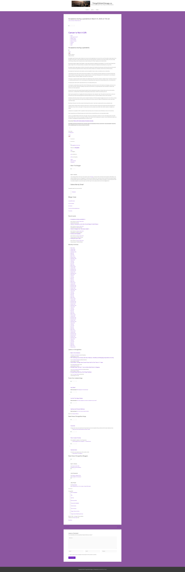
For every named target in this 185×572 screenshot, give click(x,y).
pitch (71, 156)
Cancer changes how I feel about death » (80, 228)
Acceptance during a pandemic (76, 467)
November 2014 (73, 318)
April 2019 (72, 254)
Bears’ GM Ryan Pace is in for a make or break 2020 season (81, 486)
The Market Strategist (76, 359)
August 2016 (73, 290)
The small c (70, 210)
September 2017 (73, 273)
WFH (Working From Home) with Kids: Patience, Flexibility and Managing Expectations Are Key (92, 357)
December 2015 (73, 301)
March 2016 (73, 297)
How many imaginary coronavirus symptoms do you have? (87, 400)
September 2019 (73, 251)
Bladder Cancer (73, 38)
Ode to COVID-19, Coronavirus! (76, 476)
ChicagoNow (77, 147)
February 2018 (73, 266)
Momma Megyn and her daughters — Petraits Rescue (82, 441)
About (72, 35)
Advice (72, 43)
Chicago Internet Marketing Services (77, 513)
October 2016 (73, 288)
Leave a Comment (71, 20)
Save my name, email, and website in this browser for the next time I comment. (83, 554)
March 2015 (73, 313)
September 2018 (73, 258)
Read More (70, 520)
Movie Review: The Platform (77, 453)
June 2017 (72, 277)
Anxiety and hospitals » (76, 233)
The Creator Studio (75, 374)
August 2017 (73, 274)
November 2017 (73, 270)
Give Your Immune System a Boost (83, 411)
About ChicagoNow (74, 492)
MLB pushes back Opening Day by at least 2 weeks (81, 429)
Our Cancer (70, 205)
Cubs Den (73, 425)
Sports (92, 9)
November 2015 (73, 302)
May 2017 (72, 278)
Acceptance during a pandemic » (78, 219)
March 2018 (73, 265)
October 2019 (73, 250)
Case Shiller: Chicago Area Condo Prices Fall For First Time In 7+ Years (87, 362)
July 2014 (72, 324)
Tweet (69, 51)
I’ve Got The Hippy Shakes (77, 398)
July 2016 (72, 292)
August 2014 (73, 322)
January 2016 (73, 300)
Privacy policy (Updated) (75, 503)
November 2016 (73, 286)
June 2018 (72, 262)
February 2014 (73, 330)
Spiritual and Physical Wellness (78, 409)
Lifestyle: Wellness (75, 413)
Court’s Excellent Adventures (77, 369)
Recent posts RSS (74, 500)
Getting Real (74, 364)
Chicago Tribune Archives (75, 511)
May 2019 (72, 253)
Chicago (91, 176)
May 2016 (72, 294)
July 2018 (72, 261)
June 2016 (72, 293)
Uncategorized (70, 132)
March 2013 (73, 345)
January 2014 (73, 332)
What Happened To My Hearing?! (82, 389)
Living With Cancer (71, 200)
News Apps (75, 517)
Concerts (87, 9)
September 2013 (73, 337)
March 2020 (73, 247)
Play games (72, 162)
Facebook (74, 191)
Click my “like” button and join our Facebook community (83, 120)
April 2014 (72, 328)
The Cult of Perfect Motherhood (73, 208)
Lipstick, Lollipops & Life (76, 475)
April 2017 (72, 280)
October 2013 (73, 336)
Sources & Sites (73, 39)
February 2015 (73, 314)
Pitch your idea (73, 160)
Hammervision (74, 449)
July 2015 (72, 308)
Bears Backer (74, 484)
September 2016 (73, 289)
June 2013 (72, 341)
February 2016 (73, 298)
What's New (77, 20)
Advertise (72, 497)
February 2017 (73, 282)
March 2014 (73, 329)
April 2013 (72, 344)
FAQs (71, 495)
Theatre (97, 9)
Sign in (72, 159)
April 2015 (72, 312)
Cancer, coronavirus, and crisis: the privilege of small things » (85, 224)
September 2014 (73, 321)
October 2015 (73, 304)
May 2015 (72, 310)
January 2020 (73, 249)
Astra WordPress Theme (102, 569)
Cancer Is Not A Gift (77, 32)
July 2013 (72, 340)
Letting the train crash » (76, 238)
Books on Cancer (73, 40)
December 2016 (73, 285)
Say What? (73, 387)
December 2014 (73, 317)
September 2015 (73, 305)
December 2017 (73, 269)
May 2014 (72, 326)
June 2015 (72, 309)
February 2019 (73, 257)
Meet (71, 150)
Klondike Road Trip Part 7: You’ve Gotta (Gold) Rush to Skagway (85, 367)
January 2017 (73, 284)
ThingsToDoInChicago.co (102, 3)
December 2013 (73, 333)
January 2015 (73, 316)
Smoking (72, 42)
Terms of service (73, 508)
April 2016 (72, 296)
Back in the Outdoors (75, 352)
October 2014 (73, 320)
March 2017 (73, 281)
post (71, 154)
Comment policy (73, 505)
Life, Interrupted (71, 203)
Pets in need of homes (76, 437)
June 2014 (72, 325)
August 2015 (73, 306)
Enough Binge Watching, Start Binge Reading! (81, 372)
